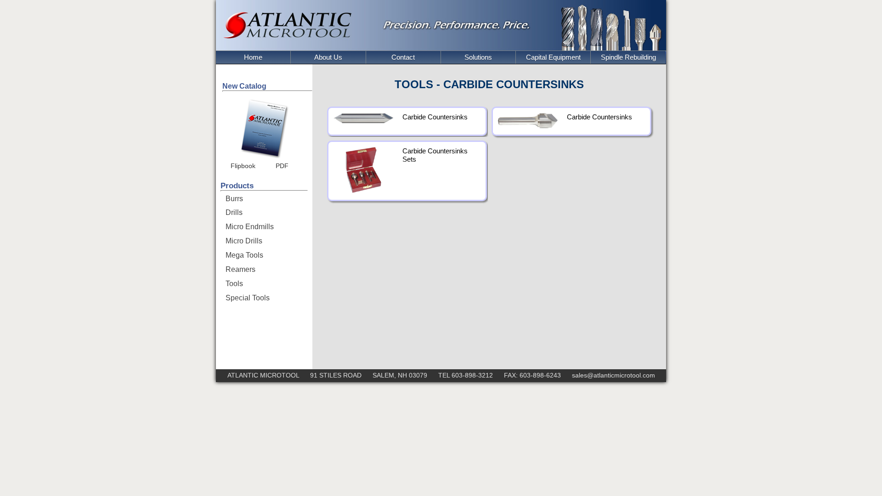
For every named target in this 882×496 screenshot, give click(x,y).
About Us (328, 57)
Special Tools (248, 298)
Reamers (240, 269)
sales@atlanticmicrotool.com (613, 375)
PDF (282, 166)
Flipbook (243, 166)
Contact (403, 57)
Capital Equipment (553, 57)
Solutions (478, 57)
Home (253, 57)
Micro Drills (244, 241)
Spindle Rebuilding (628, 57)
